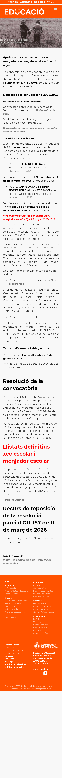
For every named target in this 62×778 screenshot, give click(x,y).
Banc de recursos (40, 625)
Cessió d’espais (11, 617)
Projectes (38, 582)
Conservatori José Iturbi (43, 609)
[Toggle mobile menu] (55, 9)
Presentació (38, 585)
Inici (7, 581)
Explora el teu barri (41, 594)
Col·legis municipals (42, 606)
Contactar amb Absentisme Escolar (42, 631)
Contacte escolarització (15, 650)
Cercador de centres (14, 653)
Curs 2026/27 (10, 647)
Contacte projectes (41, 596)
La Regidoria (10, 588)
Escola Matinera (12, 606)
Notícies (9, 656)
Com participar (40, 588)
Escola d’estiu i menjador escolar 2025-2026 (16, 602)
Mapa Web (46, 689)
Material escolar (12, 609)
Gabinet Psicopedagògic (44, 612)
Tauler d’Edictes (13, 499)
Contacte (9, 659)
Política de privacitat (15, 664)
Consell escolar (11, 594)
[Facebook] (45, 673)
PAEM (36, 619)
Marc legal (37, 622)
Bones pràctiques (41, 627)
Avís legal (9, 661)
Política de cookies (14, 667)
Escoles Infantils (40, 603)
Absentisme (39, 616)
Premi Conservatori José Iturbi (15, 613)
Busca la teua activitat (43, 591)
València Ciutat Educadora (16, 591)
